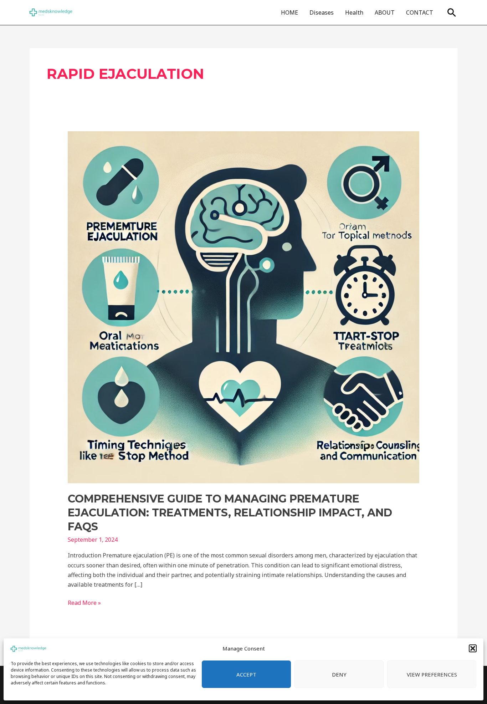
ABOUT (385, 12)
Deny (339, 674)
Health (354, 12)
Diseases (321, 12)
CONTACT (419, 12)
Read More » (84, 602)
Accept (246, 674)
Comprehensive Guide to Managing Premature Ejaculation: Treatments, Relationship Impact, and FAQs (230, 512)
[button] (472, 648)
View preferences (432, 674)
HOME (289, 12)
